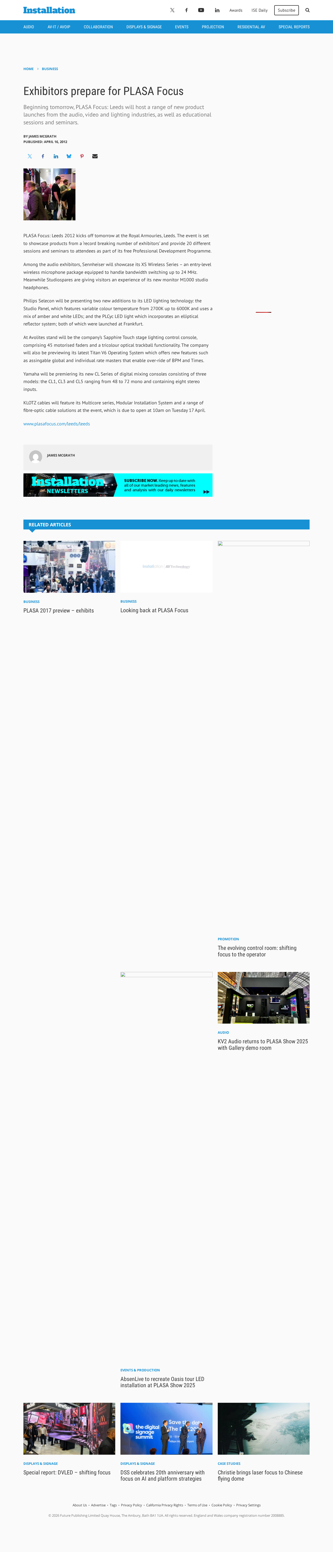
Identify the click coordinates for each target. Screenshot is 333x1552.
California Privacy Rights (164, 1505)
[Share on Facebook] (42, 156)
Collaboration (98, 26)
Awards (235, 10)
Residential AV (251, 26)
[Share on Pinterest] (81, 156)
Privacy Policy (131, 1505)
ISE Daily (259, 10)
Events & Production (140, 1370)
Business (50, 68)
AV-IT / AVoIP (59, 26)
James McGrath (42, 136)
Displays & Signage (144, 26)
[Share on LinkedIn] (55, 156)
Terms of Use (197, 1505)
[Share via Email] (94, 156)
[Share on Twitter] (29, 156)
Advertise (98, 1505)
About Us (80, 1505)
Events (181, 26)
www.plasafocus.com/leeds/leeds (56, 424)
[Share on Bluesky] (68, 156)
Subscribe (286, 10)
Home (28, 68)
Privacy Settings (248, 1505)
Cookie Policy (222, 1505)
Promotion (228, 939)
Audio (28, 26)
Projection (213, 26)
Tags (113, 1505)
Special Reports (294, 26)
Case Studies (229, 1463)
